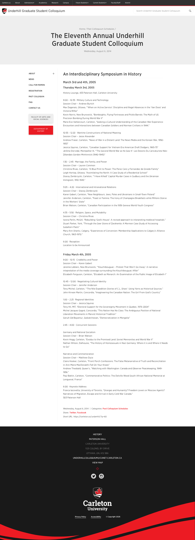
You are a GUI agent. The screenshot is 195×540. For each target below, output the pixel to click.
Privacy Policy (80, 517)
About (17, 3)
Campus (66, 3)
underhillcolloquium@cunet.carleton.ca (97, 458)
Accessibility (96, 517)
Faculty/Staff (115, 3)
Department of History (41, 130)
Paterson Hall (97, 439)
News (31, 79)
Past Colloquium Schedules (100, 29)
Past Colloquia (36, 96)
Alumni (127, 3)
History (97, 434)
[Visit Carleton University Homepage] (97, 499)
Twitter (73, 412)
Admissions (28, 3)
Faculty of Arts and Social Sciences (41, 118)
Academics (43, 3)
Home (82, 29)
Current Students (99, 3)
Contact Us (34, 108)
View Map (97, 462)
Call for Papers (37, 85)
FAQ (30, 102)
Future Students (81, 3)
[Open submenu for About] (53, 73)
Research (55, 3)
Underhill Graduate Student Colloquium (36, 11)
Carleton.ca (6, 3)
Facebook (81, 412)
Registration (35, 91)
